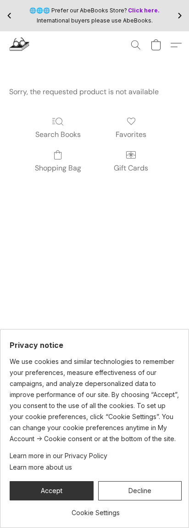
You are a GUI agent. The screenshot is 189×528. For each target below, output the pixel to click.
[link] (96, 509)
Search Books (58, 134)
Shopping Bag (58, 168)
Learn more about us (41, 467)
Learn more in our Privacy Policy (58, 456)
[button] (20, 45)
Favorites (131, 134)
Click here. (144, 10)
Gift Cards (131, 168)
